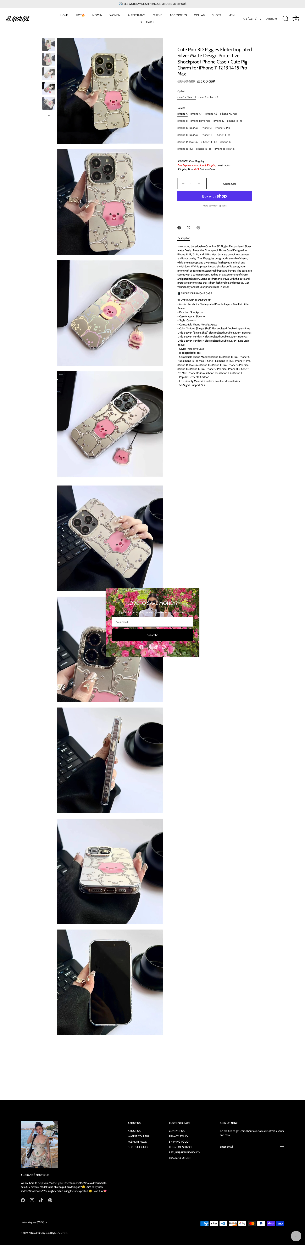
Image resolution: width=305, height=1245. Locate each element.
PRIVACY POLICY (178, 1136)
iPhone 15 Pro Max (225, 148)
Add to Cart (229, 183)
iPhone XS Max (228, 113)
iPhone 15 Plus (185, 148)
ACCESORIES (178, 15)
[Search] (285, 18)
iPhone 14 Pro (222, 134)
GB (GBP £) (250, 18)
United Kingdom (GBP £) (32, 1222)
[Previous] (48, 34)
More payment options (215, 205)
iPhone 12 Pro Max (187, 127)
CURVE (157, 15)
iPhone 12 (219, 120)
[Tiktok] (156, 646)
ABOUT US (134, 1130)
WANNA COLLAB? (138, 1136)
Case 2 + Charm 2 (208, 97)
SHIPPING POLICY (179, 1141)
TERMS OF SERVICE (180, 1147)
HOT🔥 (80, 15)
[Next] (48, 115)
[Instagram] (149, 646)
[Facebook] (141, 646)
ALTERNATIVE (136, 15)
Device (181, 107)
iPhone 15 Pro (203, 148)
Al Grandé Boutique (38, 1232)
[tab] (185, 238)
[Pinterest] (164, 646)
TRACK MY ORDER (179, 1157)
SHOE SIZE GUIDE (138, 1147)
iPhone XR (196, 113)
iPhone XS (211, 113)
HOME (64, 15)
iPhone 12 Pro (234, 120)
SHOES (216, 15)
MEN (231, 15)
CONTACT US (177, 1130)
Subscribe (152, 635)
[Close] (194, 593)
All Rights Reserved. (57, 1232)
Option (181, 91)
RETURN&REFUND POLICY (184, 1152)
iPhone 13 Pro (222, 127)
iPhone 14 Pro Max (187, 141)
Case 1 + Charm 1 (186, 97)
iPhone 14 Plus (209, 141)
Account (271, 18)
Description (183, 238)
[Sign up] (282, 1146)
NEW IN (97, 15)
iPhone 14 (206, 134)
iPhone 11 (182, 120)
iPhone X (182, 113)
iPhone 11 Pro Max (200, 120)
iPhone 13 (206, 127)
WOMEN (115, 15)
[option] (48, 45)
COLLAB (199, 15)
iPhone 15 (225, 141)
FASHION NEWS (137, 1141)
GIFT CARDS (147, 22)
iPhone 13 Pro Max (187, 134)
